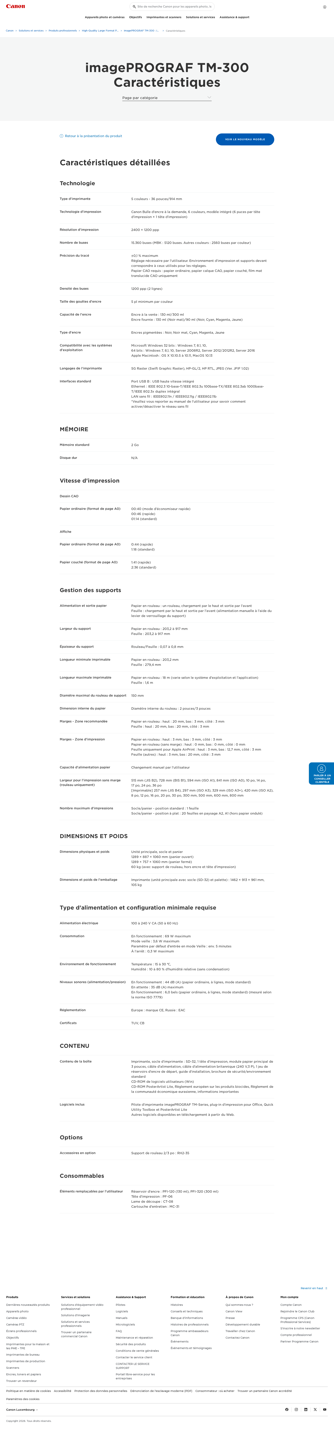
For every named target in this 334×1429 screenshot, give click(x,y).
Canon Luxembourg (20, 1409)
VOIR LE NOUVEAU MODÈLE (245, 139)
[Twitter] (315, 1410)
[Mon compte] (325, 7)
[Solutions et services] (216, 17)
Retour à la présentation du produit (93, 136)
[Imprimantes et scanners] (182, 17)
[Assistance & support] (250, 17)
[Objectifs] (143, 17)
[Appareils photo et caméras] (126, 17)
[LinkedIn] (306, 1410)
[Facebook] (287, 1410)
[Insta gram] (296, 1410)
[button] (321, 773)
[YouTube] (325, 1410)
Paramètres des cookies (22, 1399)
